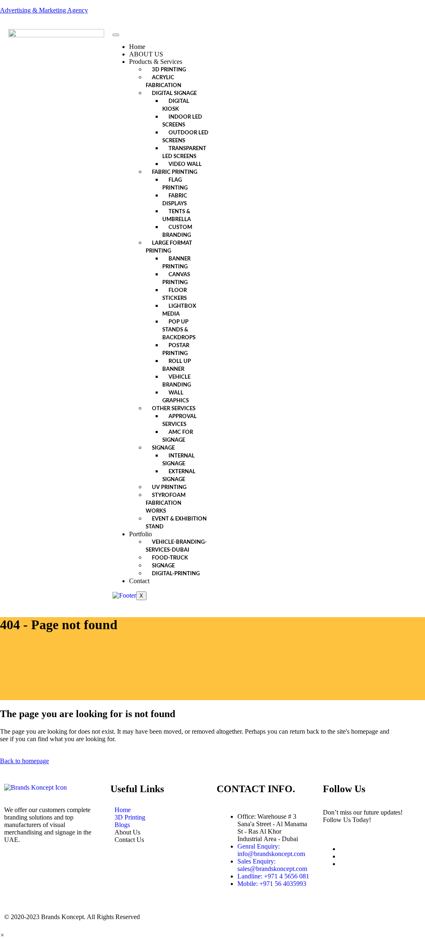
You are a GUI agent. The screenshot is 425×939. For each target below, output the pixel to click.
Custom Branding (177, 231)
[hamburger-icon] (115, 35)
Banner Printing (176, 263)
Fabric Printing (174, 172)
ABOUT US (146, 54)
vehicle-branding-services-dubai (176, 546)
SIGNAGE (163, 566)
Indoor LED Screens (182, 121)
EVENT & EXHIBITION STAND (176, 523)
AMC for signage (177, 436)
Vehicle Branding (176, 381)
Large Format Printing (169, 247)
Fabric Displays (174, 200)
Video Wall (185, 164)
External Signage (178, 475)
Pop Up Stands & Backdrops (178, 330)
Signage (163, 448)
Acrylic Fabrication (163, 81)
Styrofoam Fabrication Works (166, 503)
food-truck (170, 558)
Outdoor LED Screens (185, 137)
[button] (2, 935)
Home (137, 46)
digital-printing (176, 574)
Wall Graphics (175, 397)
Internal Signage (178, 460)
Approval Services (179, 420)
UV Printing (169, 487)
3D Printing (169, 70)
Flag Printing (175, 184)
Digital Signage (174, 93)
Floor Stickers (174, 294)
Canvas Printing (176, 278)
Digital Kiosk (175, 105)
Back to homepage (24, 760)
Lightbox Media (179, 310)
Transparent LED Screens (184, 152)
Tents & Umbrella (176, 215)
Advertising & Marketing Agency (44, 10)
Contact (139, 580)
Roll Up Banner (176, 365)
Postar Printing (175, 349)
